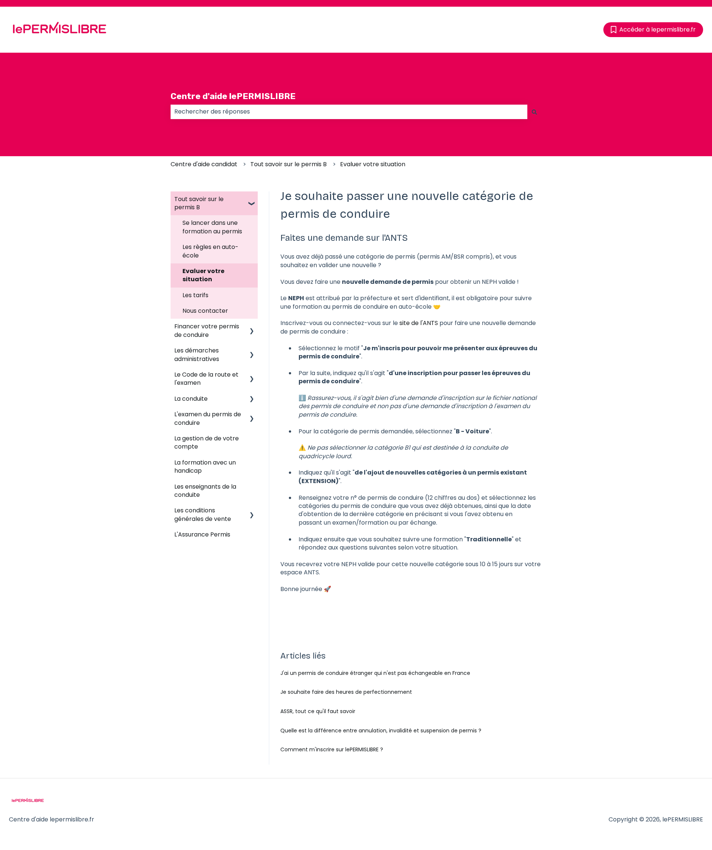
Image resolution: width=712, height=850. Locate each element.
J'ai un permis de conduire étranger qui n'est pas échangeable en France (375, 673)
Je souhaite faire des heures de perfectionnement (346, 692)
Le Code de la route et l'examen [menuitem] (206, 378)
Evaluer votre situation (372, 164)
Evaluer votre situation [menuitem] (203, 275)
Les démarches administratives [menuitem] (196, 354)
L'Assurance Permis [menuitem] (202, 534)
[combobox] (349, 112)
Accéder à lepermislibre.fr (657, 29)
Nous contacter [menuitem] (205, 310)
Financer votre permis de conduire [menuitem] (206, 330)
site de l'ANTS (418, 323)
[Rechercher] (534, 112)
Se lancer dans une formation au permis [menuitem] (212, 227)
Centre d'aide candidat (204, 164)
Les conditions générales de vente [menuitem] (202, 514)
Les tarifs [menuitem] (195, 295)
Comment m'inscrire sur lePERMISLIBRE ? (331, 749)
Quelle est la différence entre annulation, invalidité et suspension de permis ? (380, 730)
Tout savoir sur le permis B (288, 164)
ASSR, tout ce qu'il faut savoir (317, 711)
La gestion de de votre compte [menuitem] (206, 442)
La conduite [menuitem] (191, 398)
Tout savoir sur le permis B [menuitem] (199, 203)
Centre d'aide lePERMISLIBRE (233, 96)
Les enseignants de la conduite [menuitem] (205, 490)
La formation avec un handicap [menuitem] (205, 466)
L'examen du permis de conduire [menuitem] (207, 418)
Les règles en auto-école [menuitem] (210, 251)
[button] (252, 199)
